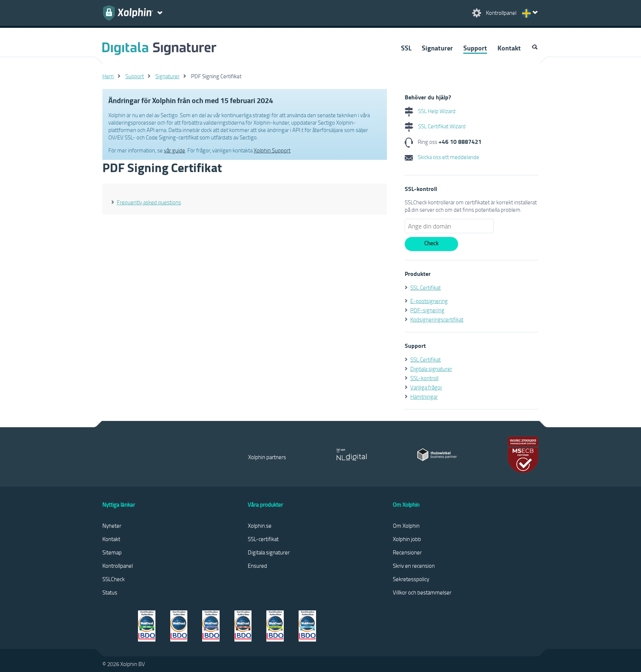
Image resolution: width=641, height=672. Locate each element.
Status (109, 592)
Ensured (257, 565)
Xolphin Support (272, 150)
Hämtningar (424, 396)
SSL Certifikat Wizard (441, 126)
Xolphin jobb (407, 539)
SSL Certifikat (425, 287)
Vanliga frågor (426, 387)
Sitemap (112, 552)
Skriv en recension (414, 565)
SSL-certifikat (263, 539)
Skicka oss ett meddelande (448, 157)
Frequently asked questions (149, 202)
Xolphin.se (260, 525)
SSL (406, 48)
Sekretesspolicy (411, 579)
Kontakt (509, 48)
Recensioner (407, 552)
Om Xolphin (406, 525)
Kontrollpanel (117, 565)
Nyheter (111, 525)
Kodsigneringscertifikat (436, 319)
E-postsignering (429, 300)
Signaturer (437, 48)
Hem (108, 76)
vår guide (174, 150)
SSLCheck (113, 579)
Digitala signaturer (431, 368)
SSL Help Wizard (436, 111)
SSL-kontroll (424, 378)
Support (475, 48)
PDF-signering (427, 310)
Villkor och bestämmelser (422, 592)
